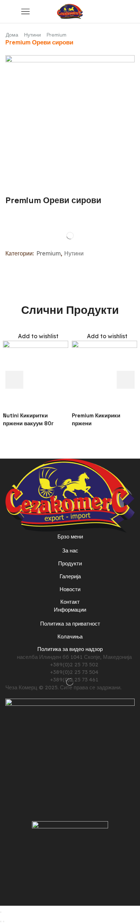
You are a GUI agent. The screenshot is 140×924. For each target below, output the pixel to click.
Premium (56, 35)
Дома (12, 35)
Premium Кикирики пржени (96, 419)
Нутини (32, 35)
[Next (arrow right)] (3, 921)
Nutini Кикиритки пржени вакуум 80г (28, 419)
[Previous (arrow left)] (0, 921)
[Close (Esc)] (0, 912)
